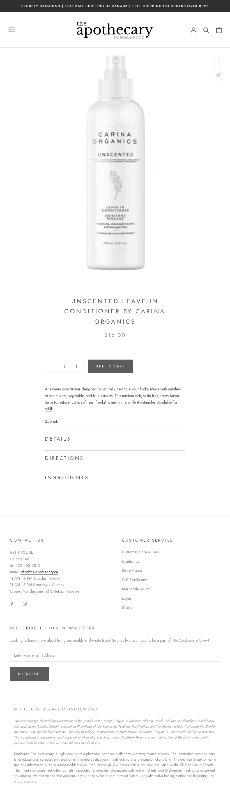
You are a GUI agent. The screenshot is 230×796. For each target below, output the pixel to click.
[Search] (206, 30)
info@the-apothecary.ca (39, 572)
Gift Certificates (134, 580)
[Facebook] (12, 603)
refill (48, 408)
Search (128, 607)
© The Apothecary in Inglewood (55, 709)
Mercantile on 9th (136, 589)
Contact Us (131, 561)
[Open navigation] (11, 29)
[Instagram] (25, 603)
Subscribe (29, 674)
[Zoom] (218, 61)
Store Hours (132, 570)
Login (126, 598)
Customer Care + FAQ (140, 552)
